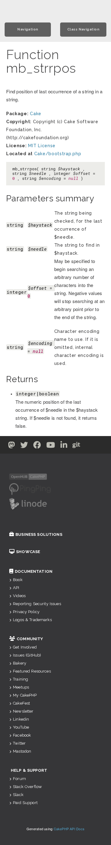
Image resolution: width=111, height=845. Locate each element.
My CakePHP (25, 695)
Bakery (19, 663)
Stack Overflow (27, 786)
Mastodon (22, 751)
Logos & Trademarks (32, 619)
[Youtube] (50, 446)
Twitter (19, 743)
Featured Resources (32, 671)
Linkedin (21, 719)
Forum (19, 778)
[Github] (76, 446)
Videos (19, 595)
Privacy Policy (26, 611)
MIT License (42, 145)
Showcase (28, 551)
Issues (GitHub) (27, 655)
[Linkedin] (64, 446)
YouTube (21, 727)
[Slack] (89, 446)
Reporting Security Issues (37, 603)
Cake (35, 113)
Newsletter (23, 711)
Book (18, 579)
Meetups (21, 687)
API (16, 587)
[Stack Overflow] (100, 446)
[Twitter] (11, 446)
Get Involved (25, 647)
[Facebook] (37, 446)
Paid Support (25, 802)
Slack (18, 794)
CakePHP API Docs (69, 828)
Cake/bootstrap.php (57, 153)
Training (20, 679)
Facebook (22, 735)
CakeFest (21, 703)
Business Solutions (38, 534)
